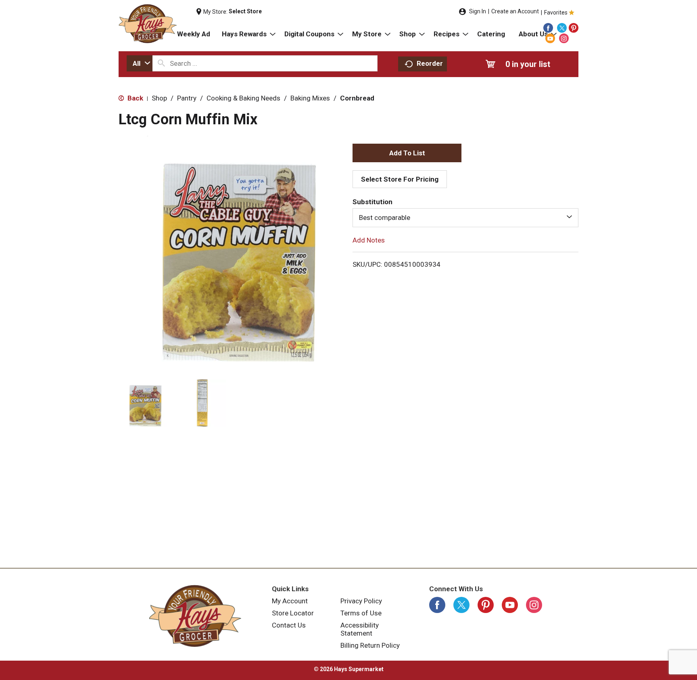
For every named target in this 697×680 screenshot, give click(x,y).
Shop (159, 98)
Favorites (556, 12)
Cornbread (357, 98)
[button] (144, 403)
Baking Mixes (310, 98)
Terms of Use (361, 613)
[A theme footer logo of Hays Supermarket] (195, 616)
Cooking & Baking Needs (243, 98)
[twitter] (562, 28)
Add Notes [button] (369, 240)
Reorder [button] (430, 63)
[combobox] (139, 63)
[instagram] (564, 38)
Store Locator (293, 613)
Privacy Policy (361, 601)
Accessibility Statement (359, 629)
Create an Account (515, 11)
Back (134, 98)
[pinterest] (573, 28)
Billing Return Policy (370, 645)
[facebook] (548, 28)
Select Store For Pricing (399, 179)
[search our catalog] (161, 63)
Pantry (186, 98)
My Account (290, 601)
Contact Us (289, 625)
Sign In (477, 11)
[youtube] (550, 38)
